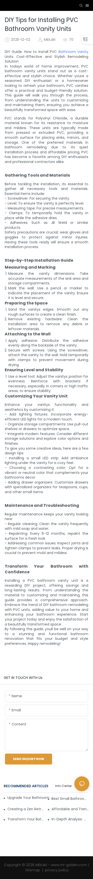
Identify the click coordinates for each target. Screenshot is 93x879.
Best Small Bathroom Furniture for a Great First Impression (70, 798)
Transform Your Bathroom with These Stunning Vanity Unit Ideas (26, 819)
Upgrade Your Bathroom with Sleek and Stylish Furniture (30, 797)
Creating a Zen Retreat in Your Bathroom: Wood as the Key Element (26, 809)
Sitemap (33, 870)
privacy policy (56, 870)
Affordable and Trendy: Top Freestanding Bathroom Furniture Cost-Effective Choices (70, 809)
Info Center (63, 786)
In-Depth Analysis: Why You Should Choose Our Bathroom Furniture (70, 819)
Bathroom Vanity (74, 51)
